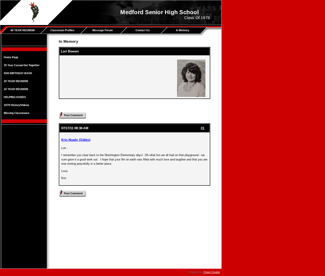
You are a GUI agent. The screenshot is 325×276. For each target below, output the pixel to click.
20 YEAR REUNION (16, 81)
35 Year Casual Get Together (22, 65)
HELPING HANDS (15, 97)
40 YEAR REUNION (22, 30)
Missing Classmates (16, 113)
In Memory (182, 30)
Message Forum (102, 30)
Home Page (11, 57)
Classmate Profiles (62, 30)
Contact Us (143, 30)
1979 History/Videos (16, 105)
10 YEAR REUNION (16, 89)
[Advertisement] (24, 197)
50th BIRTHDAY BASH (18, 73)
